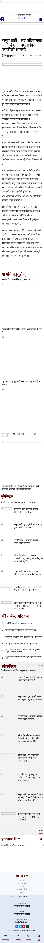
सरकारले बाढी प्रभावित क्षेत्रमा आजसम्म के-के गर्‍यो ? (21, 630)
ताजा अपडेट (5, 940)
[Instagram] (27, 926)
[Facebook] (16, 926)
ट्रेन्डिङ (18, 940)
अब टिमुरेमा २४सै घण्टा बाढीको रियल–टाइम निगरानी (21, 644)
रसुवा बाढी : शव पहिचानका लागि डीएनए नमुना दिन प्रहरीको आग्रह (28, 758)
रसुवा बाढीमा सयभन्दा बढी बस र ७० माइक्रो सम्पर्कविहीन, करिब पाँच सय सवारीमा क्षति (28, 606)
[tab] (22, 665)
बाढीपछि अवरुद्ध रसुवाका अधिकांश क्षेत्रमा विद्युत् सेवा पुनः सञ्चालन (29, 777)
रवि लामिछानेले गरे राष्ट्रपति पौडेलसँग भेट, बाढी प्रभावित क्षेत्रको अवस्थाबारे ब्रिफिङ (28, 558)
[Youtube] (23, 926)
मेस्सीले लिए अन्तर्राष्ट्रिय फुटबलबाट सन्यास (19, 279)
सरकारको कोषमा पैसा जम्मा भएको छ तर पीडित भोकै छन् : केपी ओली (30, 817)
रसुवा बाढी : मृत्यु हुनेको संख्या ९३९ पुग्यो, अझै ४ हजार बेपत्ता (23, 637)
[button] (39, 936)
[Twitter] (20, 926)
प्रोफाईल (28, 940)
